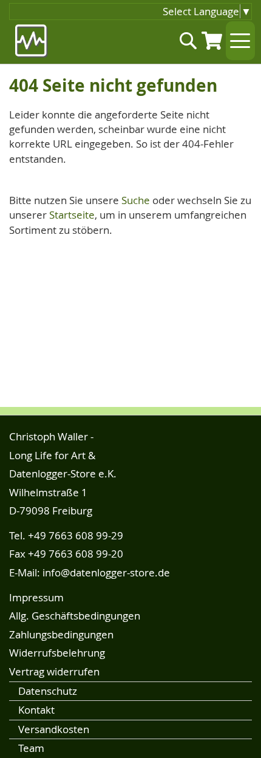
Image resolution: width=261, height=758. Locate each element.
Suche (135, 200)
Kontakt (36, 710)
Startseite (72, 215)
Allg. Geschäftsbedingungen (74, 616)
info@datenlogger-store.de (106, 572)
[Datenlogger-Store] (32, 41)
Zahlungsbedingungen (61, 634)
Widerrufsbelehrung (57, 653)
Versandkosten (53, 729)
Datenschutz (47, 691)
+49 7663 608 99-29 (75, 535)
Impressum (36, 597)
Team (31, 748)
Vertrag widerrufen (54, 671)
